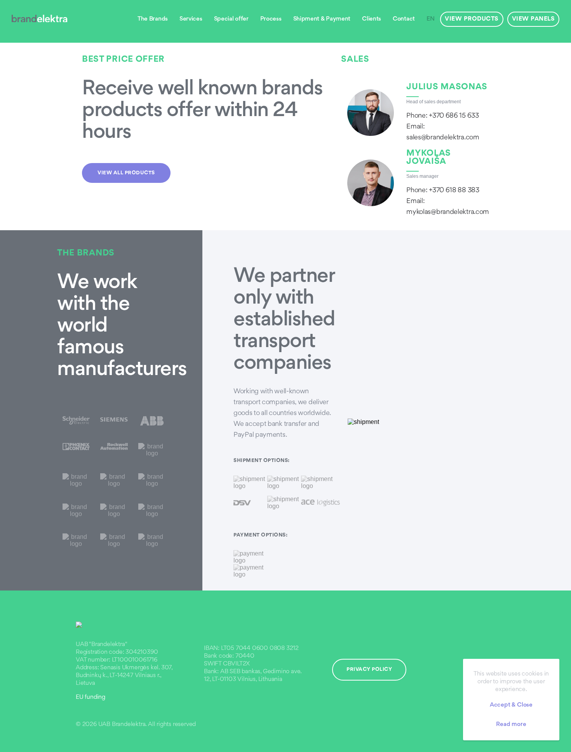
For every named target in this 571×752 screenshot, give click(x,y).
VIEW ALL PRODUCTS (126, 172)
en (430, 19)
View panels (533, 19)
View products (472, 19)
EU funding (90, 697)
